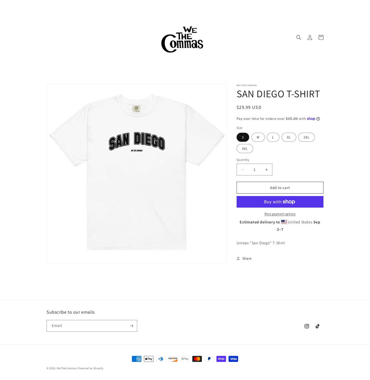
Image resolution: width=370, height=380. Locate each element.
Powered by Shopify (90, 368)
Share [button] (247, 258)
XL (289, 137)
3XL (245, 148)
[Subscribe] (131, 326)
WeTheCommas (67, 368)
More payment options (280, 214)
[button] (298, 37)
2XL (307, 137)
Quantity (243, 160)
